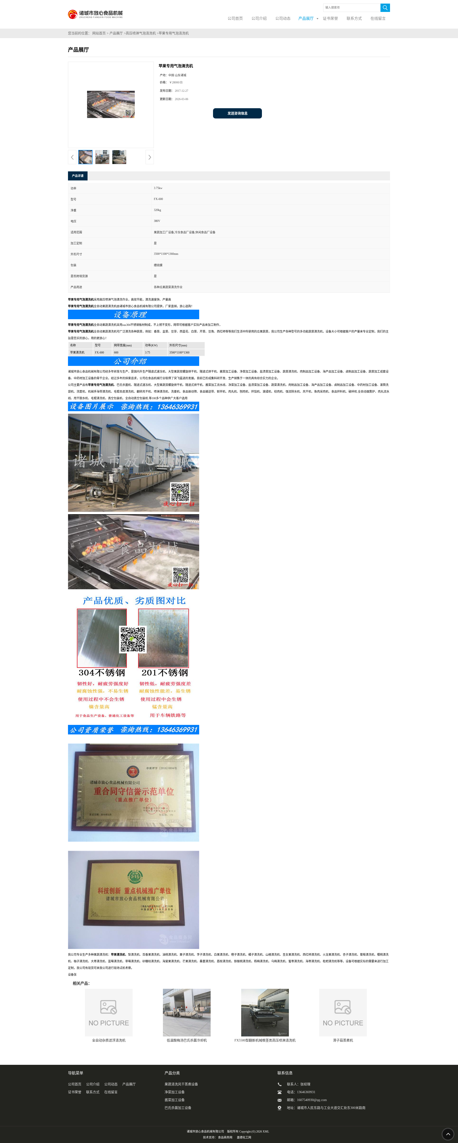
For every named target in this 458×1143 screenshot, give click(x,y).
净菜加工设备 (175, 1092)
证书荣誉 (74, 1092)
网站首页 (99, 33)
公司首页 (74, 1084)
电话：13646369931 (301, 1092)
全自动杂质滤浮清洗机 (108, 1040)
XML (266, 1131)
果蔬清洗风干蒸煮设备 (181, 1084)
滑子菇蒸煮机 (343, 1040)
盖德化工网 (244, 1137)
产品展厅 (116, 33)
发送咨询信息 (238, 113)
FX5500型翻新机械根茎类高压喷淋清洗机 (265, 1040)
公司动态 (111, 1084)
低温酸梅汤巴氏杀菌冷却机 (187, 1040)
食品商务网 (225, 1137)
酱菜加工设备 (175, 1100)
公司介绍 (92, 1084)
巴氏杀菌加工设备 (178, 1108)
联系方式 (92, 1092)
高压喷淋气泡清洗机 (141, 33)
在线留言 (111, 1092)
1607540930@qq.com (312, 1100)
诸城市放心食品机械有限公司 (205, 1131)
